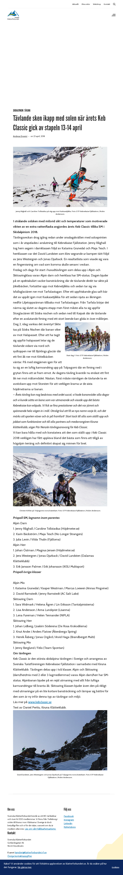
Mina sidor (86, 4)
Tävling (27, 110)
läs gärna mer (25, 867)
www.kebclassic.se (39, 702)
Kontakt (107, 4)
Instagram (69, 819)
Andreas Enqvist (20, 136)
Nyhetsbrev (70, 827)
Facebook (69, 816)
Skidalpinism (18, 110)
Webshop (97, 4)
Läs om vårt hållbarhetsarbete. (40, 828)
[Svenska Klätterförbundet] (13, 15)
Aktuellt (75, 4)
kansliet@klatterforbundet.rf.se (31, 852)
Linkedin (68, 823)
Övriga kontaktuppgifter (20, 856)
